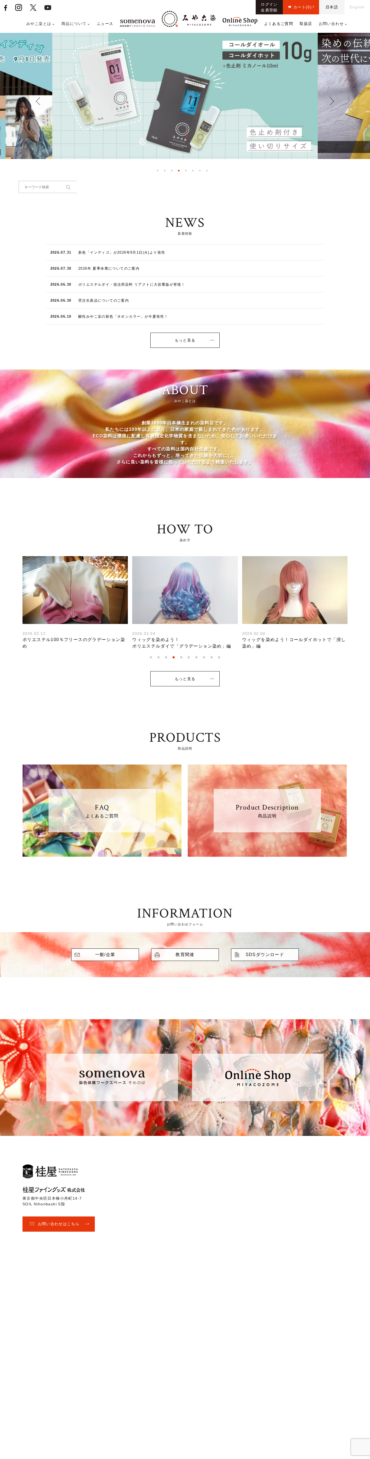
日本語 (332, 7)
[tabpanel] (185, 98)
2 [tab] (164, 170)
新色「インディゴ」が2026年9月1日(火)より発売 (121, 252)
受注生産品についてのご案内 (103, 300)
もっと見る (185, 340)
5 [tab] (186, 170)
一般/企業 (105, 954)
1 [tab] (157, 170)
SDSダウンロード (265, 954)
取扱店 (306, 23)
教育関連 (185, 954)
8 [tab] (207, 170)
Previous (40, 100)
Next (330, 101)
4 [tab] (179, 170)
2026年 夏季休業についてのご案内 (108, 268)
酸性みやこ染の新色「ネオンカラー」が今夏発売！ (123, 316)
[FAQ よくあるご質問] (101, 853)
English (357, 7)
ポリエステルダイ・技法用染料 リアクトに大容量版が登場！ (131, 284)
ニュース (105, 23)
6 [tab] (193, 170)
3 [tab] (172, 170)
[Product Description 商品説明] (267, 853)
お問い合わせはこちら (59, 1224)
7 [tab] (200, 170)
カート (302, 7)
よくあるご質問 (278, 23)
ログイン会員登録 (269, 7)
